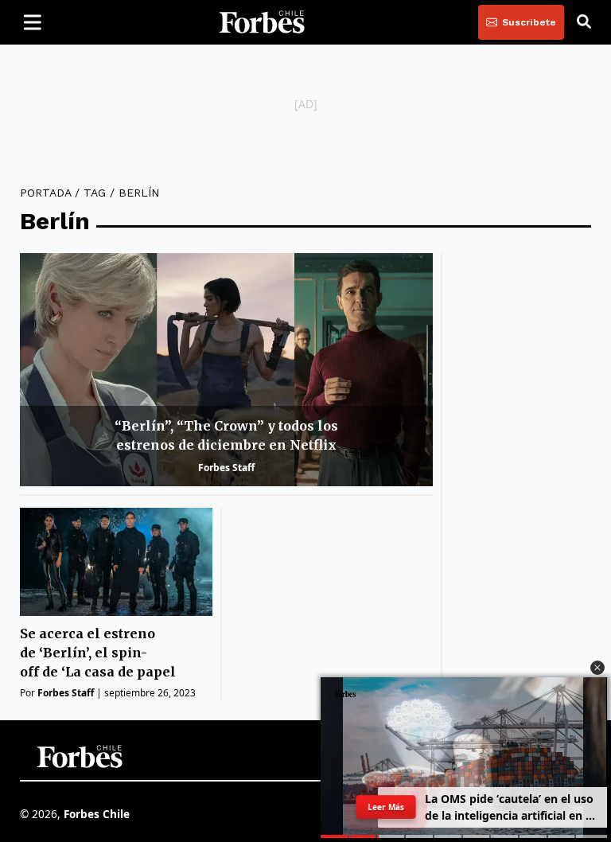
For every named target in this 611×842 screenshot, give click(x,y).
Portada (45, 192)
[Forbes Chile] (261, 22)
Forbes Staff (226, 467)
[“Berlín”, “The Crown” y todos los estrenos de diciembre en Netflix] (226, 369)
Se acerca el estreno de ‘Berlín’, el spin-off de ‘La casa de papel (98, 653)
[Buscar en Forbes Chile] (584, 22)
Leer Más (386, 807)
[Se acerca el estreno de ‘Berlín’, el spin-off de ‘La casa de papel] (116, 562)
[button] (597, 668)
